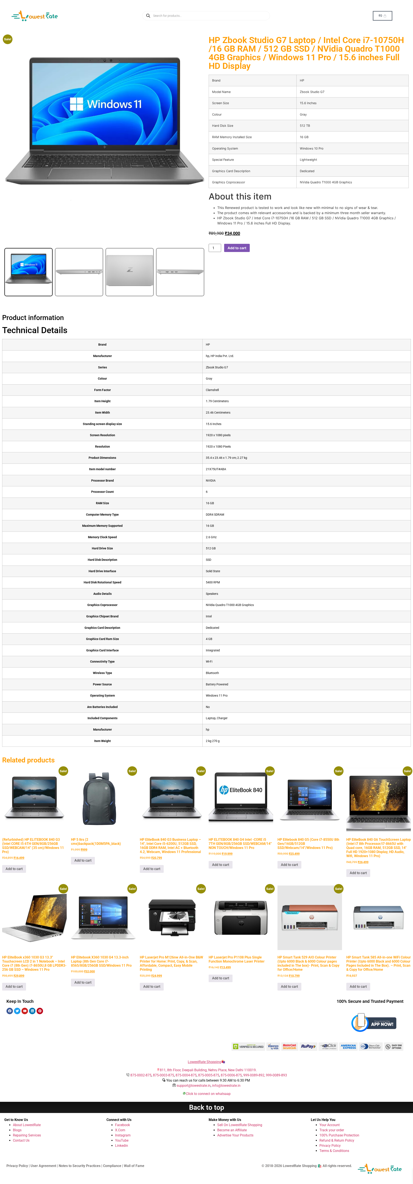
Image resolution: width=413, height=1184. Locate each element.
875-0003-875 (163, 1075)
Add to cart (237, 248)
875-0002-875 (140, 1075)
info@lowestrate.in (226, 1086)
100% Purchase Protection (339, 1135)
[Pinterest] (40, 1011)
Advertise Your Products (235, 1135)
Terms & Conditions (334, 1151)
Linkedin (121, 1146)
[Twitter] (17, 1011)
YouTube (121, 1140)
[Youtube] (25, 1011)
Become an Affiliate (232, 1130)
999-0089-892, (254, 1075)
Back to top (206, 1107)
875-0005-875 (208, 1075)
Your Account (329, 1125)
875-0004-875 (186, 1075)
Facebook (122, 1125)
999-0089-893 (276, 1075)
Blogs (17, 1130)
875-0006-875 (231, 1075)
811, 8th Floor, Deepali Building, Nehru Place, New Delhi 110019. (208, 1070)
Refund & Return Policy (336, 1140)
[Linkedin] (32, 1011)
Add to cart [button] (14, 869)
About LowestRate (27, 1125)
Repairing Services (27, 1135)
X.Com (120, 1130)
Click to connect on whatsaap (208, 1094)
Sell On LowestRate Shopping (239, 1125)
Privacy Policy (330, 1146)
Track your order (331, 1130)
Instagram (123, 1135)
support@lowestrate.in (194, 1086)
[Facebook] (9, 1011)
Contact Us (21, 1140)
